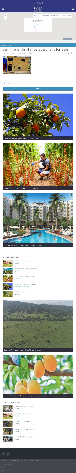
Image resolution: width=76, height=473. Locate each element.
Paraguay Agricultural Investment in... (24, 276)
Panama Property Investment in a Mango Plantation (22, 396)
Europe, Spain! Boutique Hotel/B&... (23, 406)
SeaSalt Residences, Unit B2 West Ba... (24, 421)
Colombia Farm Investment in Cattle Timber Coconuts (22, 350)
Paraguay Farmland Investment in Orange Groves (21, 138)
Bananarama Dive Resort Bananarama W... (26, 269)
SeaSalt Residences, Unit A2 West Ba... (24, 429)
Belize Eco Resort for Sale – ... (22, 292)
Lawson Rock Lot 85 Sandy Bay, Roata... (25, 437)
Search (38, 89)
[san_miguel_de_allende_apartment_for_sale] (17, 65)
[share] (65, 53)
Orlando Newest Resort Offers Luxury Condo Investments (24, 245)
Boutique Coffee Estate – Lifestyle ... (24, 261)
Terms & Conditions (6, 464)
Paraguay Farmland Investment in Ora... (25, 284)
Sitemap (3, 471)
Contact (3, 467)
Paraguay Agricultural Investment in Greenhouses (21, 188)
